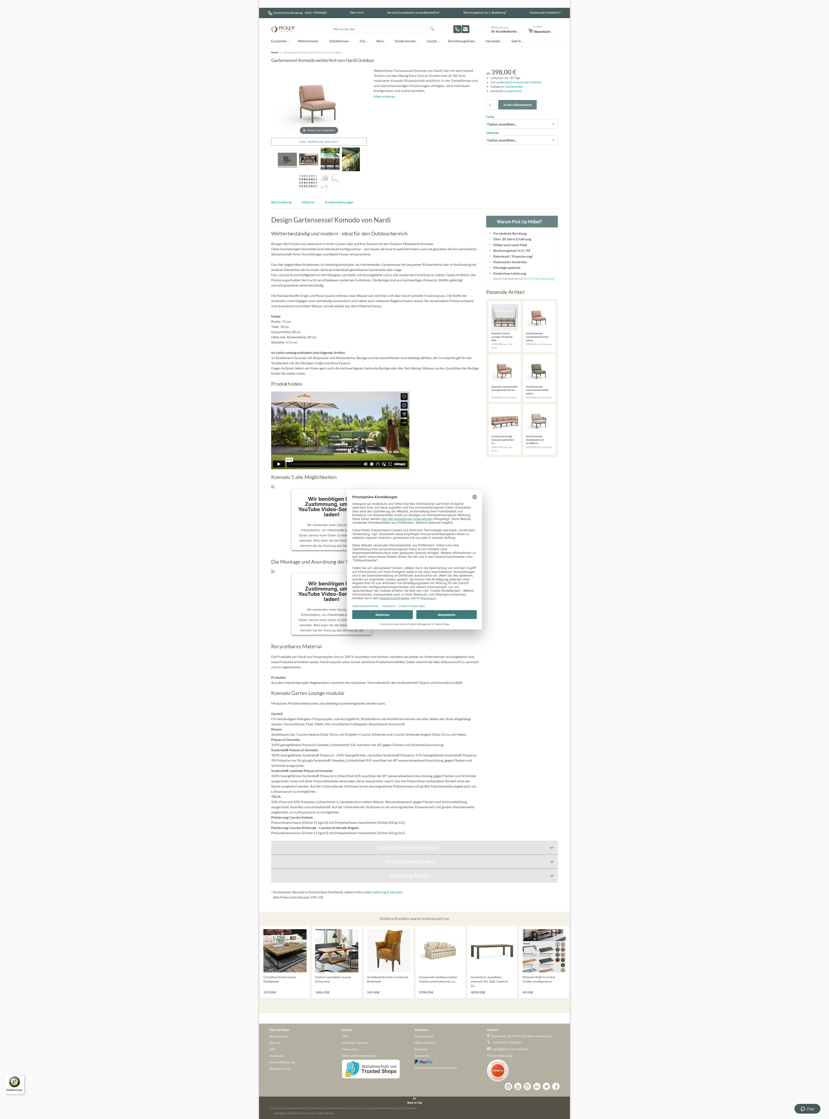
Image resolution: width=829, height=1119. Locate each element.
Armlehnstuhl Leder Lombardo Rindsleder (387, 979)
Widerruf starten (280, 1068)
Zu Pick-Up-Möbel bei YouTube (518, 1086)
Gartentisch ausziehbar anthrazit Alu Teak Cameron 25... (489, 981)
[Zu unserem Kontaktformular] (465, 29)
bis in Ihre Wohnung (538, 278)
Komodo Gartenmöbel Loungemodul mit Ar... (504, 388)
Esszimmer (279, 41)
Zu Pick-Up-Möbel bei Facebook (556, 1086)
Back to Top (414, 1102)
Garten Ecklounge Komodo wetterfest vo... (502, 440)
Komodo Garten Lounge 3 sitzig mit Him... (502, 337)
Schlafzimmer (339, 41)
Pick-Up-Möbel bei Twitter (546, 1086)
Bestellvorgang (278, 1036)
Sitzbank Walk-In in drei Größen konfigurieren (538, 979)
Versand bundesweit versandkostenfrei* (413, 12)
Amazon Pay (422, 1055)
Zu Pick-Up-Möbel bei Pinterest (508, 1086)
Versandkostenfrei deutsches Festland (515, 82)
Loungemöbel (512, 91)
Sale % (516, 41)
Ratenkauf (421, 1049)
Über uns (274, 1043)
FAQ (344, 1036)
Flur (363, 41)
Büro (380, 41)
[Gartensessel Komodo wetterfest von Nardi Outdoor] (308, 160)
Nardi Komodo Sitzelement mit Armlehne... (535, 440)
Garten (432, 41)
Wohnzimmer (308, 41)
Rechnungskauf (424, 1036)
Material (308, 202)
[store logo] (282, 29)
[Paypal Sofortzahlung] (450, 1062)
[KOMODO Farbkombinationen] (308, 182)
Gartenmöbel (514, 86)
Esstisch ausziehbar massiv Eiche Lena (333, 979)
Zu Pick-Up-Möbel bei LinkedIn (537, 1086)
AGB (272, 1049)
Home (274, 52)
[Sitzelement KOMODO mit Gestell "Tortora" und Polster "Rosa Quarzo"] (287, 160)
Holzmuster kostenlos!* (545, 12)
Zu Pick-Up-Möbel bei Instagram (527, 1086)
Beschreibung (281, 202)
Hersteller (493, 41)
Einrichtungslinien (461, 41)
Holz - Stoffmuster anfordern (318, 141)
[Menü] (21, 1076)
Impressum (276, 1055)
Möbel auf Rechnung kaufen (359, 1055)
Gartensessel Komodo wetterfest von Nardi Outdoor (312, 52)
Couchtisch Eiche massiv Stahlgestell (279, 979)
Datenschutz (350, 1049)
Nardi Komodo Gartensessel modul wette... (537, 337)
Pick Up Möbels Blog (500, 1055)
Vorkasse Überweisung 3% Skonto (435, 1068)
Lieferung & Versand (387, 892)
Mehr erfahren (384, 96)
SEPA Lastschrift (424, 1043)
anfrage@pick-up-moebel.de (510, 1049)
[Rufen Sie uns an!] (457, 29)
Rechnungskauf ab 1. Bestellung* (485, 12)
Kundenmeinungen (339, 202)
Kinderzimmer (405, 41)
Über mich (357, 12)
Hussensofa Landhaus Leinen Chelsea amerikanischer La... (438, 979)
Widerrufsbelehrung (282, 1062)
